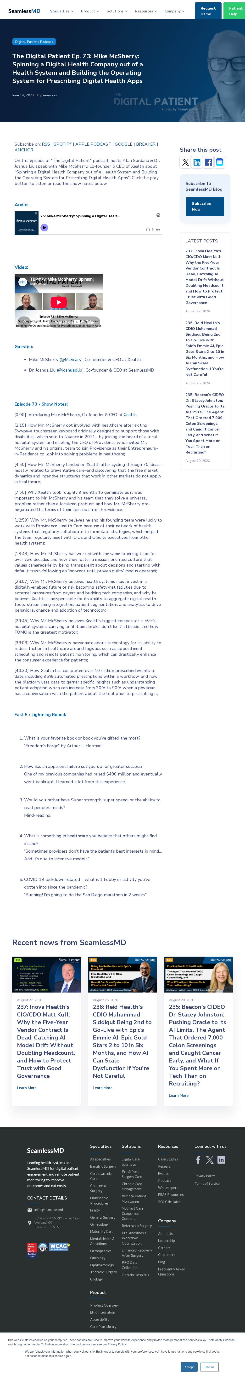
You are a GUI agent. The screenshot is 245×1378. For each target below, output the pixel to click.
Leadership (166, 1241)
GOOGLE (123, 144)
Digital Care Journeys (131, 1161)
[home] (24, 10)
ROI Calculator (169, 1202)
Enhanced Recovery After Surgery (137, 1252)
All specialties (100, 1159)
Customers (166, 1255)
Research (165, 1166)
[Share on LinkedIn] (197, 162)
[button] (62, 10)
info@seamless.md (48, 1210)
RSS (46, 144)
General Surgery (102, 1217)
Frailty (95, 1210)
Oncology (97, 1258)
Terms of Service (207, 1183)
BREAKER (146, 144)
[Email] (220, 162)
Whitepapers (168, 1188)
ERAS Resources (171, 1195)
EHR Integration (102, 1312)
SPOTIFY (63, 144)
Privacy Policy (205, 1176)
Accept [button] (189, 1367)
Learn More (27, 1088)
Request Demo (208, 11)
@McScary (71, 359)
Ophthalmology (102, 1265)
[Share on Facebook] (208, 162)
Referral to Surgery (137, 1226)
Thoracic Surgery (103, 1272)
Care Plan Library (103, 1327)
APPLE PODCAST (93, 144)
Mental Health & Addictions (102, 1241)
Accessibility (99, 1319)
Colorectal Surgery (98, 1188)
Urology (96, 1279)
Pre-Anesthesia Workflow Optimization (134, 1238)
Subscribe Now (202, 206)
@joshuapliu (70, 370)
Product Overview (104, 1305)
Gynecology (99, 1224)
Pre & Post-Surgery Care (132, 1174)
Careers (164, 1248)
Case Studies (168, 1159)
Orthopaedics (100, 1251)
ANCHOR (24, 150)
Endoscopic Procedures (99, 1200)
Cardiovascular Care (101, 1176)
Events (163, 1173)
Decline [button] (210, 1367)
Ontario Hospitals (135, 1275)
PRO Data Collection (130, 1265)
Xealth (130, 415)
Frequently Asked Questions (171, 1271)
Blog (161, 1262)
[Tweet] (186, 162)
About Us (165, 1234)
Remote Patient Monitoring (134, 1198)
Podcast (164, 1180)
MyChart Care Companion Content (132, 1213)
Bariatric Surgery (103, 1166)
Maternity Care (101, 1231)
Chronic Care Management (132, 1186)
